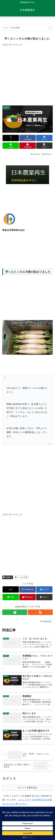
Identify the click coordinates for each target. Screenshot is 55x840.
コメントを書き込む (27, 787)
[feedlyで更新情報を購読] (14, 612)
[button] (49, 27)
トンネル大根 (22, 577)
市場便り (8, 577)
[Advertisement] (27, 74)
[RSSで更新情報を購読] (40, 612)
